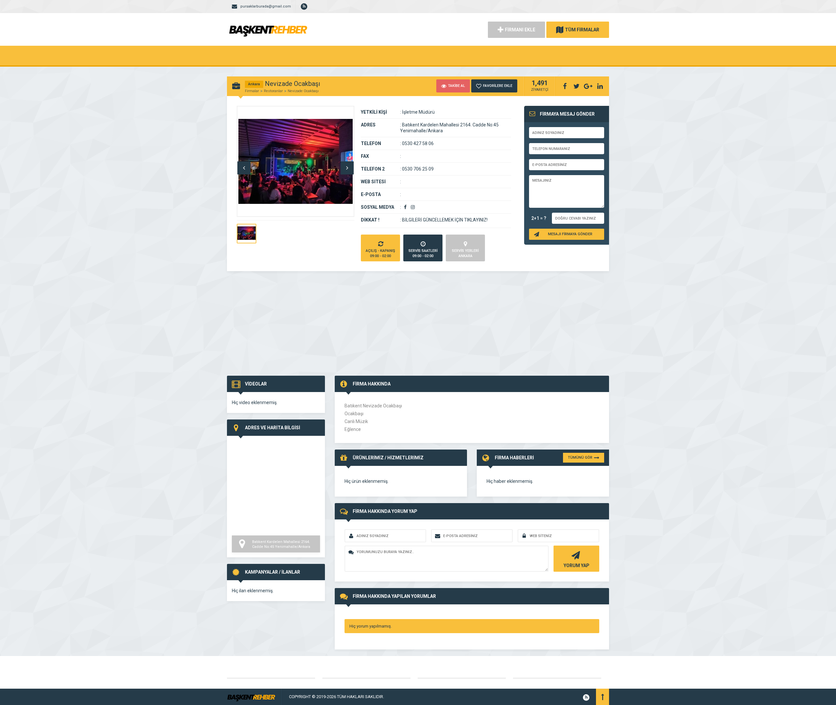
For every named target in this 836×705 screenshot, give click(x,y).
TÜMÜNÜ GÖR (580, 457)
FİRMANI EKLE (520, 29)
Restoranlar (273, 91)
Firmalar (252, 91)
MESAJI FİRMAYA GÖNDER (570, 234)
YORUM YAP (576, 565)
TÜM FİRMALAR (582, 29)
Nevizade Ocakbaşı (303, 91)
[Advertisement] (418, 326)
